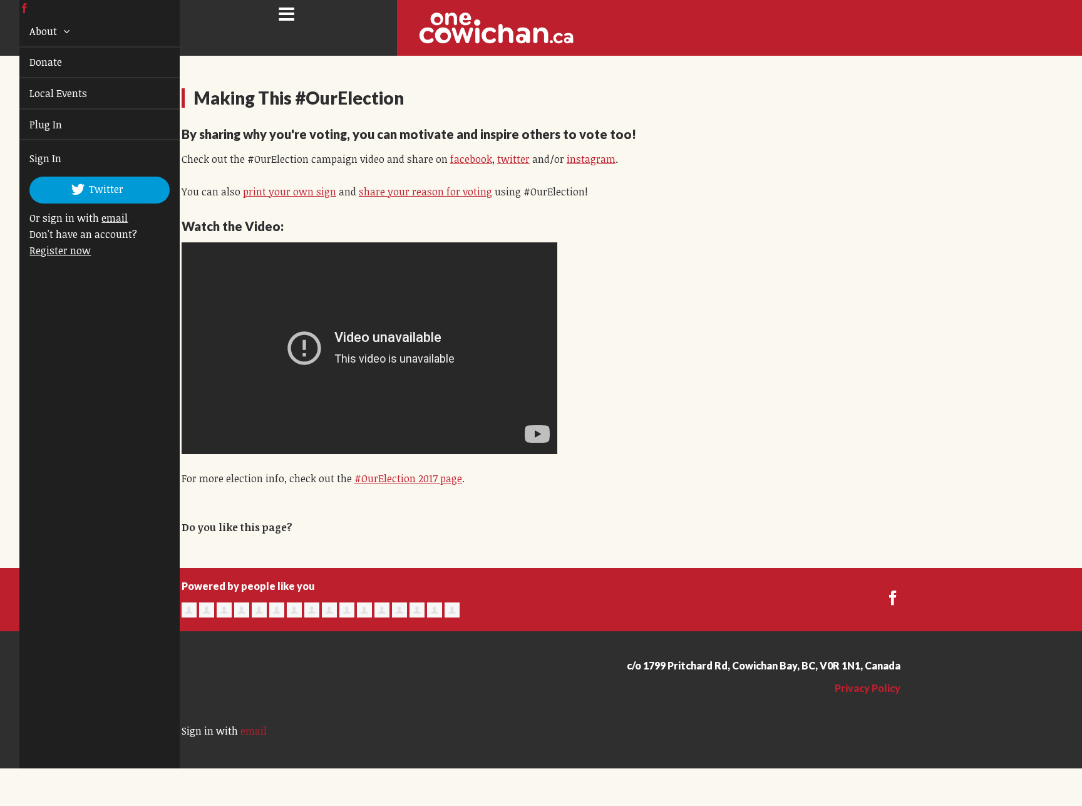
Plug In (31, 125)
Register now (45, 250)
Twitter (91, 189)
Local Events (44, 93)
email (100, 218)
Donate (31, 62)
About (30, 31)
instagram (591, 159)
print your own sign (289, 192)
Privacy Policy (867, 688)
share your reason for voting (425, 192)
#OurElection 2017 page (408, 478)
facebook (471, 159)
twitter (513, 159)
